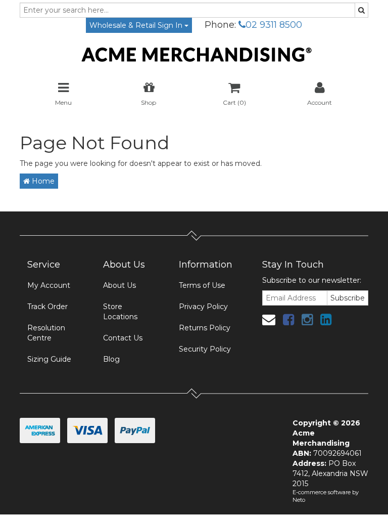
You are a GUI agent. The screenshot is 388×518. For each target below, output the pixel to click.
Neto (299, 499)
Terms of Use (202, 285)
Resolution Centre (46, 332)
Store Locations (120, 311)
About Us (119, 285)
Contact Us (122, 337)
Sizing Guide (49, 359)
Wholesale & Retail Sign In (136, 25)
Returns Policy (204, 327)
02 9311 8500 (274, 24)
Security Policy (205, 349)
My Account (48, 285)
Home (42, 181)
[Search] (361, 10)
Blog (111, 359)
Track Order (47, 306)
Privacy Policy (203, 306)
